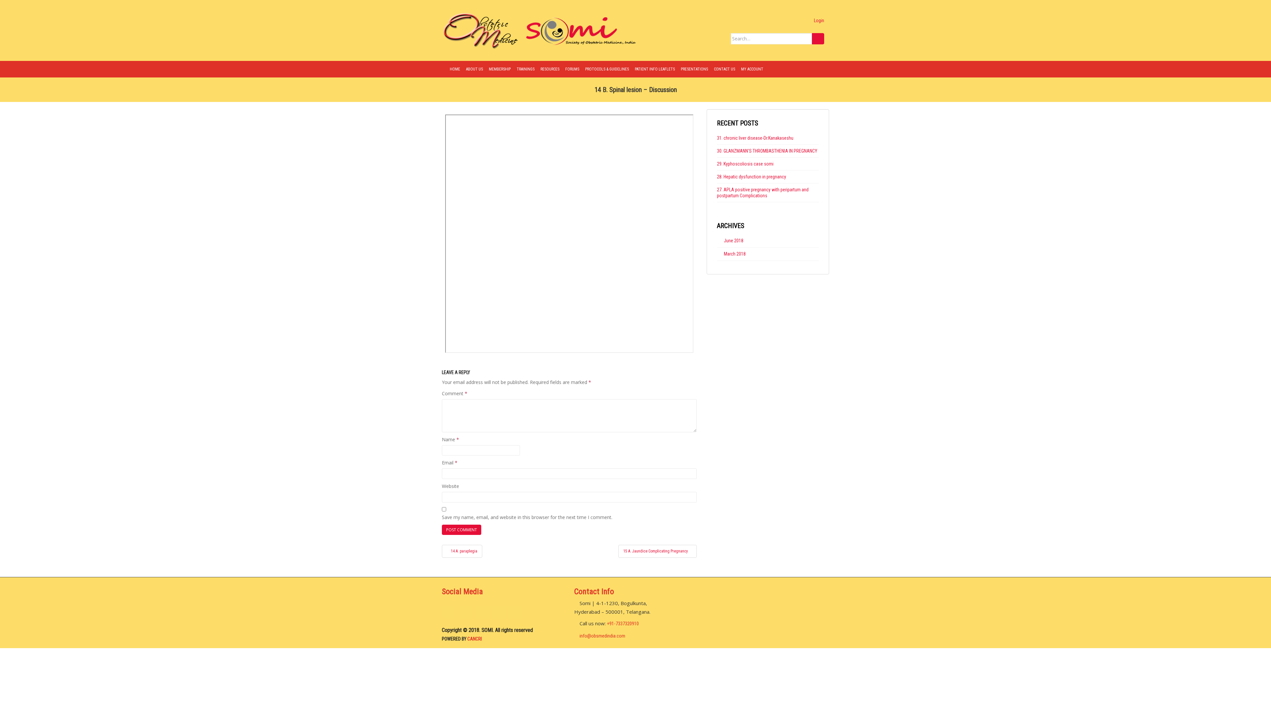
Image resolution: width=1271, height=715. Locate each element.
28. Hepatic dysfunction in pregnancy (751, 176)
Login (817, 20)
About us (474, 69)
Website (450, 486)
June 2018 (733, 240)
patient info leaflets (655, 69)
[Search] (818, 38)
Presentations (694, 69)
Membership (500, 69)
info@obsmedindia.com (602, 636)
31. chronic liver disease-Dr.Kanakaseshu (755, 138)
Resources (550, 69)
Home (455, 69)
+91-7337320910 (623, 624)
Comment (454, 393)
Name (450, 439)
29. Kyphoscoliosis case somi (745, 164)
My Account (752, 69)
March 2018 (735, 254)
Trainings (526, 69)
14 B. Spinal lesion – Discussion (635, 90)
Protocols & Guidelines (607, 69)
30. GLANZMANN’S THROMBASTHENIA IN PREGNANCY (767, 151)
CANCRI (474, 639)
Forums (572, 69)
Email (449, 462)
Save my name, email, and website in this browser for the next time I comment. (527, 517)
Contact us (724, 69)
